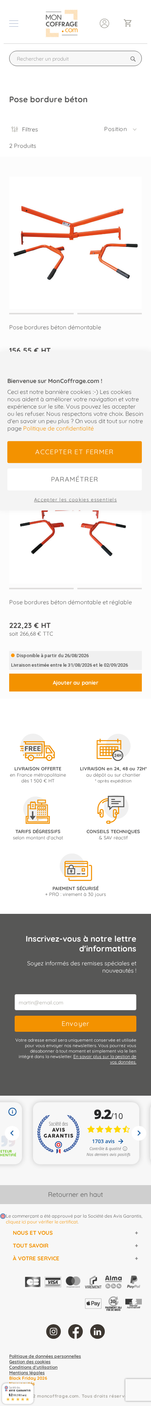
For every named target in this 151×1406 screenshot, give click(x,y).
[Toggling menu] (13, 23)
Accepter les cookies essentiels (75, 499)
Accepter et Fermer (74, 452)
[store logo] (61, 23)
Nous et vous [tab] (33, 1232)
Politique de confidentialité (58, 428)
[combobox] (75, 58)
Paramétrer (75, 479)
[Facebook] (75, 1331)
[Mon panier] (131, 23)
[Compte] (104, 22)
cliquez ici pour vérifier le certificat (42, 1222)
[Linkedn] (97, 1331)
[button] (121, 129)
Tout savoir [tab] (30, 1245)
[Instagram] (53, 1331)
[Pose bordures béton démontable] (75, 236)
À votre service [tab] (36, 1258)
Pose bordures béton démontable (55, 327)
